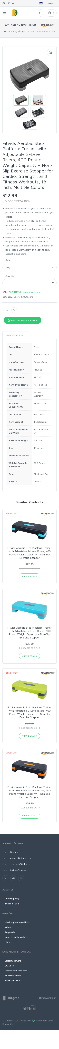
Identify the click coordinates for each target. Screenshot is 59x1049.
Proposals (10, 932)
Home (7, 31)
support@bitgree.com (21, 858)
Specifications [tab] (15, 335)
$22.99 (9, 195)
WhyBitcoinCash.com (16, 970)
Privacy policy (12, 898)
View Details (29, 576)
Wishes (8, 927)
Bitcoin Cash (8, 1024)
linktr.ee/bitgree (18, 870)
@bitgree (14, 851)
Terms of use (12, 903)
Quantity (9, 276)
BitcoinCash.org (13, 960)
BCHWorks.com (13, 975)
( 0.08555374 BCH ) (17, 201)
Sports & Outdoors (23, 296)
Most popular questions (17, 922)
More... (8, 942)
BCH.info (9, 965)
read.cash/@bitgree (20, 864)
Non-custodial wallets (16, 937)
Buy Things (19, 31)
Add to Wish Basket (24, 320)
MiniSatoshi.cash (13, 980)
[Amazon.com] (48, 25)
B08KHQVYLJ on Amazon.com (24, 292)
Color (8, 260)
